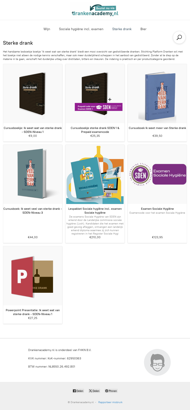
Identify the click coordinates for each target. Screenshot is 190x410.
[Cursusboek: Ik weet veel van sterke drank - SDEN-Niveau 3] (32, 174)
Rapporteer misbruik (110, 402)
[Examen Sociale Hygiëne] (157, 174)
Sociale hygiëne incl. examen (81, 29)
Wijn (46, 29)
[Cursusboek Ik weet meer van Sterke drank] (157, 93)
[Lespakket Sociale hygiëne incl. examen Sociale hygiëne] (95, 174)
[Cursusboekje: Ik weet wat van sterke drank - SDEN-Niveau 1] (32, 93)
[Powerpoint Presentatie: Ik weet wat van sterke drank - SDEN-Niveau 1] (32, 275)
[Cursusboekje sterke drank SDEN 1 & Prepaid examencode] (95, 93)
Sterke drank (122, 29)
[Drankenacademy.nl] (95, 10)
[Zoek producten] (179, 37)
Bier (143, 29)
